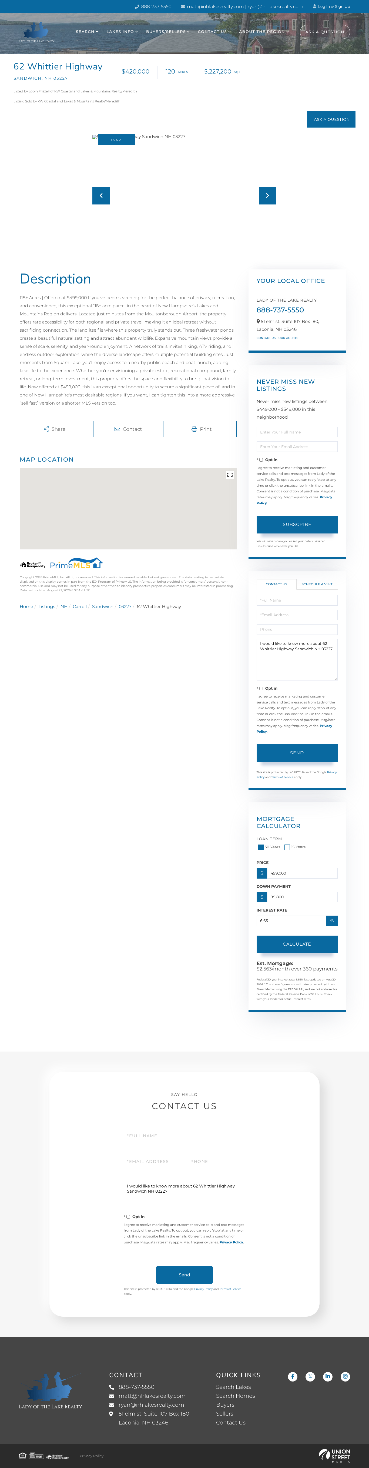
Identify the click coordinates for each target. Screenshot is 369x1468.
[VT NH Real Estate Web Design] (334, 1456)
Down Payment (274, 886)
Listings (46, 606)
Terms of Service (282, 777)
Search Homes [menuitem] (235, 1396)
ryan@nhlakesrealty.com (151, 1405)
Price (263, 862)
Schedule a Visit (317, 584)
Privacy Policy (231, 1242)
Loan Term (269, 838)
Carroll (80, 606)
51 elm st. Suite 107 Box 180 (154, 1418)
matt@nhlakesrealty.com (152, 1396)
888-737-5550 (156, 6)
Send (297, 752)
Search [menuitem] (85, 31)
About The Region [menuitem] (262, 31)
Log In (323, 6)
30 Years (272, 847)
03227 (125, 606)
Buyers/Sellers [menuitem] (166, 31)
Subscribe (297, 524)
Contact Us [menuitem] (212, 31)
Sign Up (342, 6)
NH (64, 606)
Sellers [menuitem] (224, 1414)
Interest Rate (272, 910)
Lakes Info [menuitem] (120, 31)
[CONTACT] (331, 119)
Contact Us (266, 338)
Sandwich (102, 606)
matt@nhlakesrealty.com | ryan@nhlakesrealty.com (244, 6)
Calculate (297, 944)
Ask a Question (325, 31)
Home (26, 606)
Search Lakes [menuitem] (233, 1387)
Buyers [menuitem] (225, 1405)
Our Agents (288, 338)
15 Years (298, 847)
